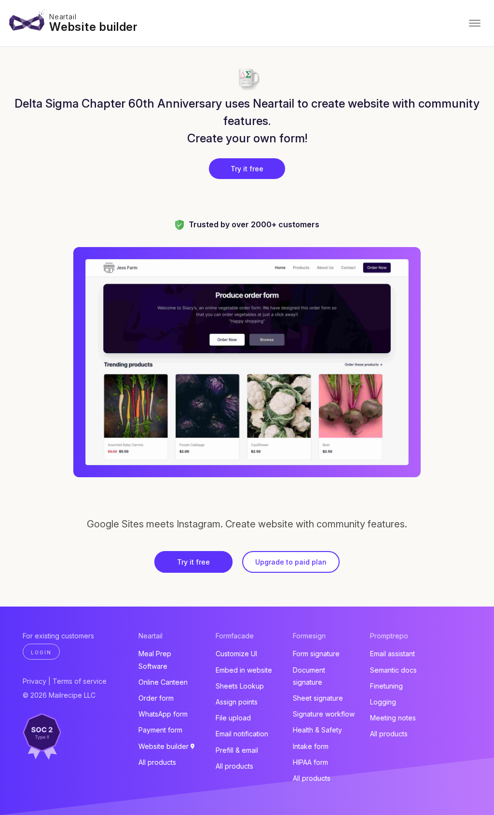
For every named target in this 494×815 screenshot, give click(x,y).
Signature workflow (324, 714)
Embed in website (244, 670)
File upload (233, 718)
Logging (383, 702)
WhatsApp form (163, 714)
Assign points (237, 702)
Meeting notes (393, 718)
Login (41, 652)
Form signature (316, 653)
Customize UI (236, 653)
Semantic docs (393, 670)
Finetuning (386, 686)
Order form (156, 698)
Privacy (34, 681)
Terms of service (80, 681)
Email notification (242, 734)
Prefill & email (237, 750)
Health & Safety (317, 730)
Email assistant (392, 653)
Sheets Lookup (240, 686)
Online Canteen (163, 682)
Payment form (160, 730)
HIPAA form (310, 762)
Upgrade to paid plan (291, 562)
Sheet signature (318, 698)
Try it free (247, 169)
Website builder (93, 27)
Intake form (311, 746)
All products (157, 762)
